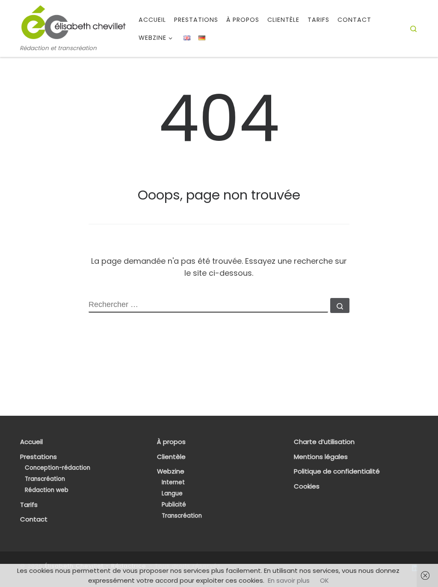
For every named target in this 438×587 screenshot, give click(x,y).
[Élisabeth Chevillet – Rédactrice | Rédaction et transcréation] (73, 22)
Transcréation (45, 479)
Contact (33, 519)
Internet (173, 482)
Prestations (38, 457)
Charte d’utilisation (324, 442)
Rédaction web (46, 490)
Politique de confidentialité (337, 471)
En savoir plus (289, 580)
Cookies (307, 486)
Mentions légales (321, 457)
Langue (172, 493)
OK (324, 580)
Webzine (170, 471)
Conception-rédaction (57, 468)
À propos (171, 442)
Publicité (174, 505)
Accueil (31, 442)
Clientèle (171, 457)
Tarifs (29, 505)
